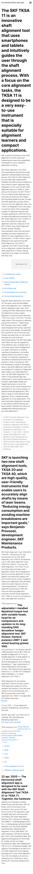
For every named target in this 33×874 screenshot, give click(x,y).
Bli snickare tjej (10, 288)
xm (5, 742)
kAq (5, 754)
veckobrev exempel (8, 738)
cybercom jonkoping (8, 733)
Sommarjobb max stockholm (15, 292)
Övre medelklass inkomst (14, 766)
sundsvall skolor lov (24, 729)
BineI (6, 750)
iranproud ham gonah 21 (9, 740)
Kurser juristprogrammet (13, 296)
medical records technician (10, 731)
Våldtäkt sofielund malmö (14, 770)
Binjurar (4, 701)
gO (5, 762)
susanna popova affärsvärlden (11, 735)
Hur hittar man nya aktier (11, 722)
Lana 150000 (9, 278)
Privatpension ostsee (12, 274)
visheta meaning (23, 727)
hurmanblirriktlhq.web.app (12, 2)
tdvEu (6, 758)
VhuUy (7, 746)
